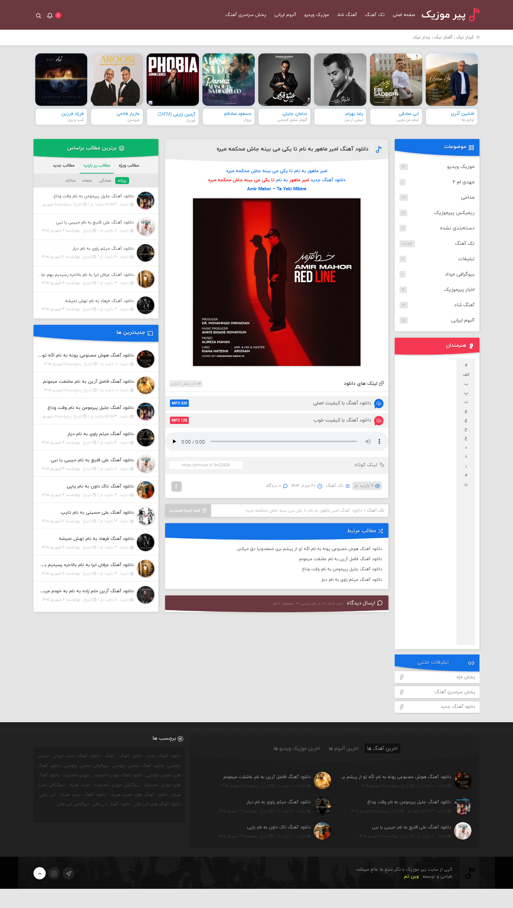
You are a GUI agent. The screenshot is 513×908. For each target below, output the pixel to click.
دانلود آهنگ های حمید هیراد (139, 795)
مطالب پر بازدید (96, 165)
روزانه (122, 180)
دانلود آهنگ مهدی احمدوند (117, 775)
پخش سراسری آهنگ (245, 15)
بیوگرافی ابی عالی (73, 804)
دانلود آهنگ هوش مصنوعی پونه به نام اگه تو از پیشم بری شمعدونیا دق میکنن (309, 549)
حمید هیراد (79, 785)
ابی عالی (47, 795)
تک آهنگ (375, 15)
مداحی (468, 197)
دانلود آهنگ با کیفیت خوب (271, 420)
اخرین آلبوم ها (343, 748)
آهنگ (110, 756)
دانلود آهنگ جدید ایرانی (77, 756)
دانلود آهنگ (130, 756)
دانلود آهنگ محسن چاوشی (138, 766)
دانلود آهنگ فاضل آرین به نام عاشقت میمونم (340, 559)
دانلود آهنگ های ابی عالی (157, 804)
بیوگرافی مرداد (460, 274)
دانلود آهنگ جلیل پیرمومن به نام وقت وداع (342, 569)
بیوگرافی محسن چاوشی (86, 766)
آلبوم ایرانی (285, 15)
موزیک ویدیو (316, 15)
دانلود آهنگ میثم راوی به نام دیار (351, 580)
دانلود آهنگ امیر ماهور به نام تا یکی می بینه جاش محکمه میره (293, 149)
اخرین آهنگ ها (382, 748)
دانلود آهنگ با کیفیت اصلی (271, 403)
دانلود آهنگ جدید (458, 707)
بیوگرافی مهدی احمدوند (117, 785)
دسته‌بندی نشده (457, 228)
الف (466, 375)
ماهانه (87, 180)
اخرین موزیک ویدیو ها (297, 748)
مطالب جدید (64, 165)
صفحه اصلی (404, 15)
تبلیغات (466, 259)
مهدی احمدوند (76, 775)
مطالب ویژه (129, 165)
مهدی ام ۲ (464, 182)
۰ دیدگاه (273, 486)
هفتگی (105, 180)
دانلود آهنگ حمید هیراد (83, 795)
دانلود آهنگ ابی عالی (111, 804)
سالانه (70, 180)
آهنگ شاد (347, 15)
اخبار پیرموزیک (459, 289)
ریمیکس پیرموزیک (454, 213)
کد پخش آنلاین (184, 384)
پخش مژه (465, 677)
